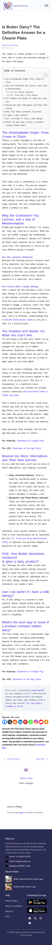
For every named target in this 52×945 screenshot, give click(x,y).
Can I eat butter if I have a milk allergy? (24, 118)
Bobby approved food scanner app (28, 879)
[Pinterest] (25, 722)
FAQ (7, 916)
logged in (22, 813)
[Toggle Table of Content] (44, 75)
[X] (9, 722)
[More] (46, 722)
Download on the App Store (26, 448)
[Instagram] (35, 722)
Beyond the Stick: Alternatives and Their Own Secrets (26, 106)
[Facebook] (4, 722)
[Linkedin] (20, 722)
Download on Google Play (30, 440)
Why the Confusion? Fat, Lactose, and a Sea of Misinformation (26, 87)
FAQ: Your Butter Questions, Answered (23, 111)
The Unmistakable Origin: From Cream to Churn (24, 80)
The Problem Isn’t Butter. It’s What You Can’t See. (26, 100)
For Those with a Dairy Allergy (24, 95)
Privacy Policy (11, 901)
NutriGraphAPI (38, 690)
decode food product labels (19, 319)
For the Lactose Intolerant (21, 92)
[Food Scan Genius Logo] (16, 5)
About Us (9, 911)
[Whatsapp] (30, 722)
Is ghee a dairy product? (16, 115)
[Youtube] (41, 722)
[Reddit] (15, 722)
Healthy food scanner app (24, 887)
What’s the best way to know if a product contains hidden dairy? (24, 123)
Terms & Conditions (13, 906)
